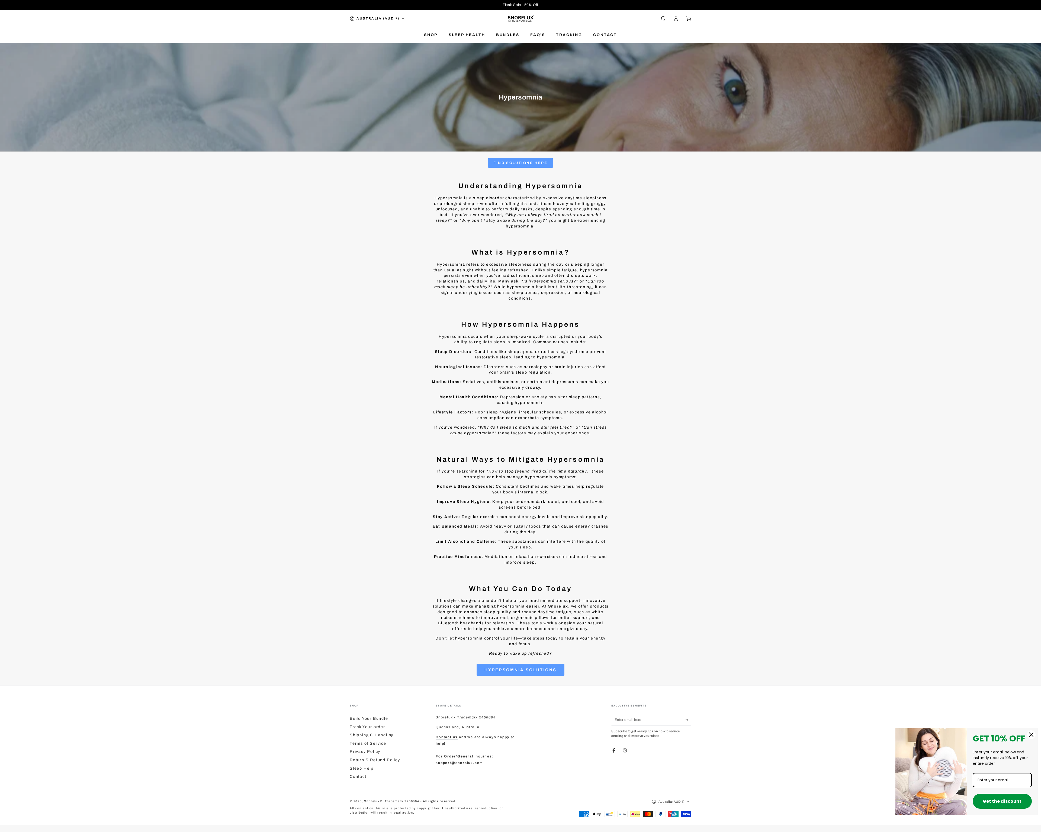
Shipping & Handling (372, 735)
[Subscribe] (688, 719)
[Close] (1031, 734)
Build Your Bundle (369, 718)
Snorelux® (373, 801)
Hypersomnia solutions (520, 670)
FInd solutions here (520, 163)
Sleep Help (362, 768)
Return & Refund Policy (375, 760)
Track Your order (367, 727)
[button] (663, 18)
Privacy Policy (365, 751)
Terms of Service (368, 743)
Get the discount (1002, 801)
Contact (358, 776)
